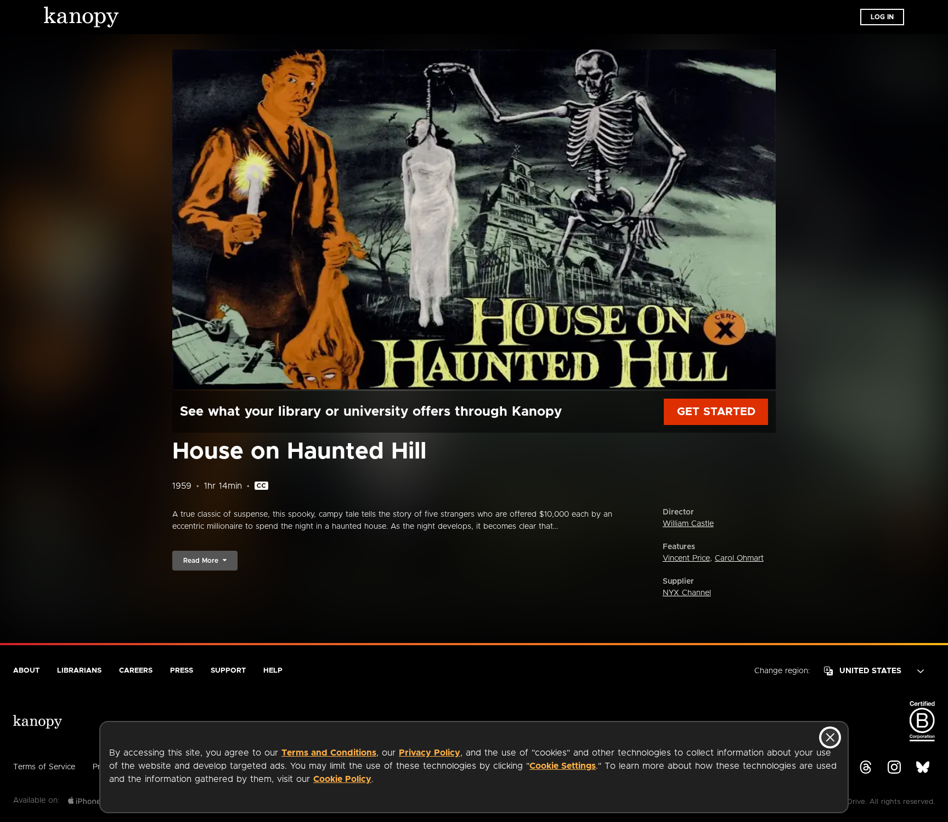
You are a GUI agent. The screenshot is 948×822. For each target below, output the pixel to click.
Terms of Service (44, 767)
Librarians (79, 670)
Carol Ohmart (739, 558)
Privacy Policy (429, 752)
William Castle (688, 524)
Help (273, 670)
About (26, 670)
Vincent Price (686, 558)
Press (181, 670)
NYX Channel (687, 593)
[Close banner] (830, 737)
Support (228, 670)
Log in (882, 17)
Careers (136, 670)
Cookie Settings (562, 766)
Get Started (716, 411)
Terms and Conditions (328, 752)
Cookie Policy (342, 779)
